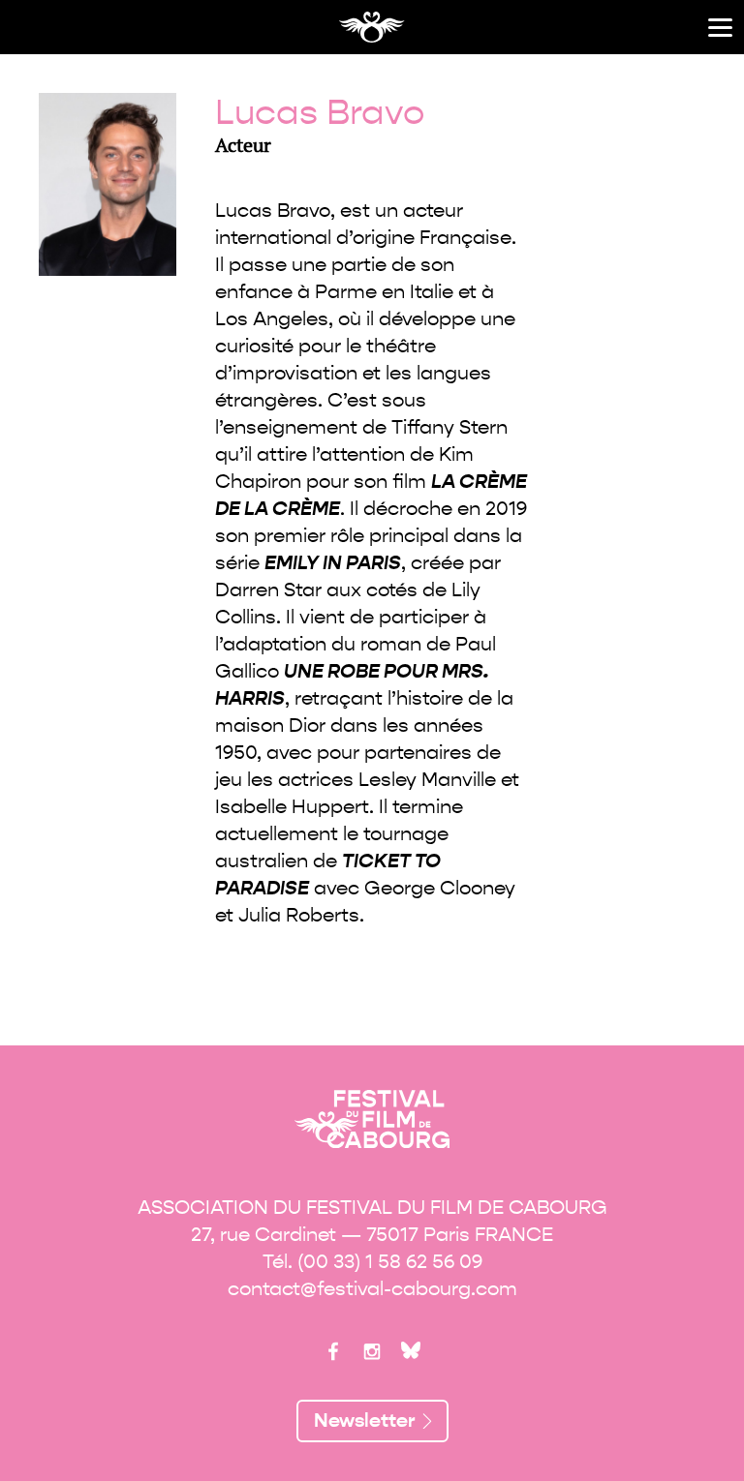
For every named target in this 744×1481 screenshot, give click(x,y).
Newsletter (365, 1420)
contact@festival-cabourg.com (372, 1289)
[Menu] (720, 27)
